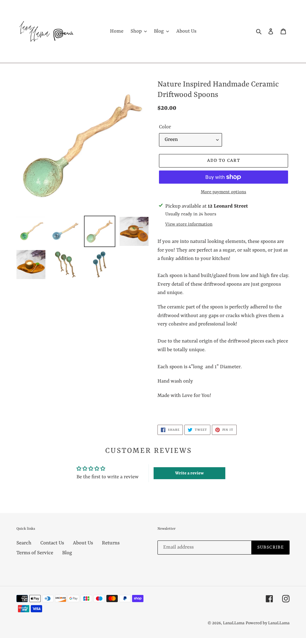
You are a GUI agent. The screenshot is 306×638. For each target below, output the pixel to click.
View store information (188, 224)
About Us (83, 543)
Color (165, 127)
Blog (67, 553)
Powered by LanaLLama (268, 623)
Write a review (189, 473)
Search (23, 543)
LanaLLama (233, 623)
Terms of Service (34, 553)
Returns (111, 543)
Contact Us (52, 543)
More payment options (223, 192)
